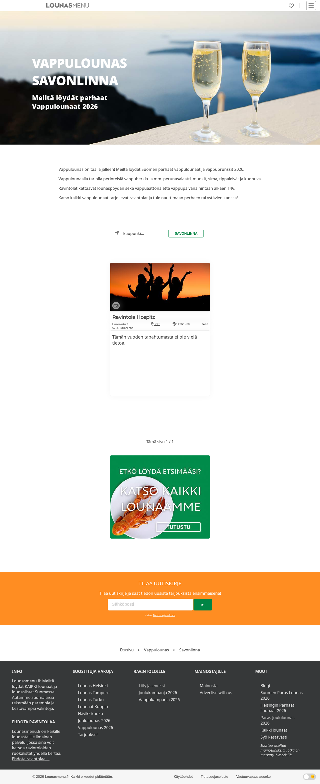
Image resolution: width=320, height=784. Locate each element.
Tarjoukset (88, 734)
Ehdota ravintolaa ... (31, 759)
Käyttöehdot (183, 777)
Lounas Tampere (94, 692)
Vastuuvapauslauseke (253, 777)
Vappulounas (156, 650)
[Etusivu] (67, 5)
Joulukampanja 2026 (158, 692)
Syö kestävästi (273, 737)
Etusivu (127, 650)
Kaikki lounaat (273, 730)
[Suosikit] (291, 5)
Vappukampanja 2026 (159, 699)
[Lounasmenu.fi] (160, 497)
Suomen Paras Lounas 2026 (281, 695)
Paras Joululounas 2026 (277, 720)
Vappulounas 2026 (95, 727)
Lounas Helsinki (93, 685)
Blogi (265, 685)
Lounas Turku (91, 699)
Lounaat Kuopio (93, 706)
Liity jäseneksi (152, 685)
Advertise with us (216, 692)
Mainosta (209, 685)
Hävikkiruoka (90, 713)
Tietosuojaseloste (164, 615)
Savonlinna (186, 233)
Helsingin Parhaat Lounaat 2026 (277, 707)
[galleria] (115, 306)
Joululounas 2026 (94, 720)
